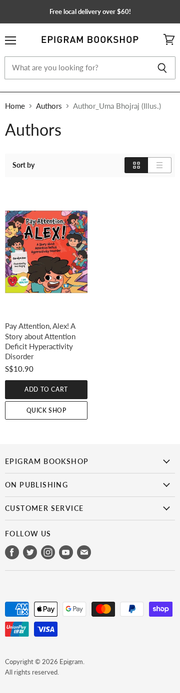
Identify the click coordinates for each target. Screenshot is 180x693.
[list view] (160, 165)
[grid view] (136, 165)
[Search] (162, 67)
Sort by (23, 165)
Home (15, 106)
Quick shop (46, 410)
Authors (49, 106)
